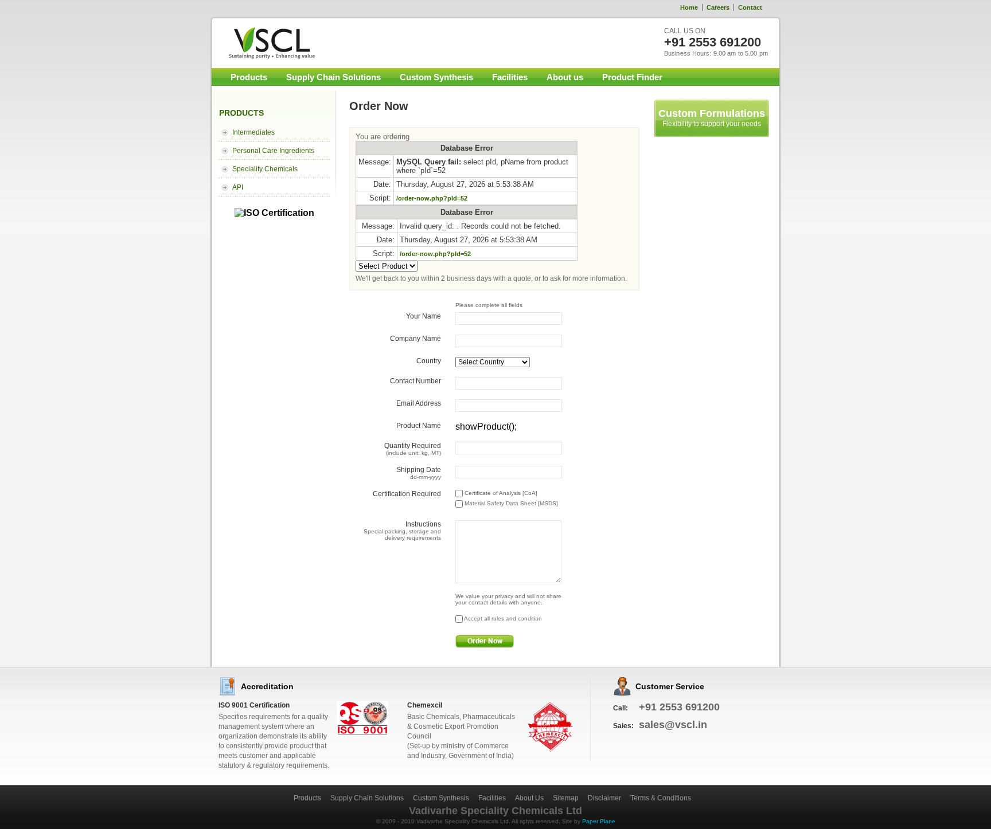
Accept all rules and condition (502, 618)
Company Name (415, 339)
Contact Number (415, 381)
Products (249, 77)
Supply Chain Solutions (333, 77)
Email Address (418, 403)
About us (565, 77)
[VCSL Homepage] (265, 43)
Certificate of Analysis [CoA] (500, 493)
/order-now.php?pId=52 (431, 198)
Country (428, 361)
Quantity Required (412, 449)
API (237, 187)
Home (689, 7)
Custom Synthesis (436, 77)
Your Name (423, 316)
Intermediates (253, 132)
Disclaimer (604, 798)
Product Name (418, 426)
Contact (750, 7)
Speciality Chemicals (265, 169)
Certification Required (407, 494)
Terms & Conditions (660, 798)
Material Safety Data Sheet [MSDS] (510, 503)
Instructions (402, 530)
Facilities (510, 77)
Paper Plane (598, 821)
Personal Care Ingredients (273, 151)
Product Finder (632, 77)
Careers (718, 7)
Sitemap (566, 798)
